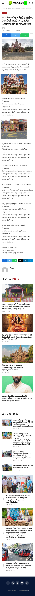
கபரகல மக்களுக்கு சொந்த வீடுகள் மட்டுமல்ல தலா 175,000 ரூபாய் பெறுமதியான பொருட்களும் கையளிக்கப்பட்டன (23, 423)
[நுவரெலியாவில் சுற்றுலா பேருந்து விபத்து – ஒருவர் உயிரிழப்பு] (7, 467)
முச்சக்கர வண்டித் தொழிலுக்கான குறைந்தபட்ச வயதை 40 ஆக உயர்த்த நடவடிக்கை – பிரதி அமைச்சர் (22, 455)
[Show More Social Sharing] (31, 35)
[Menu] (3, 3)
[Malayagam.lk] (17, 3)
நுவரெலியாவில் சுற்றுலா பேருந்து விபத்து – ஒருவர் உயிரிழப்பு (23, 466)
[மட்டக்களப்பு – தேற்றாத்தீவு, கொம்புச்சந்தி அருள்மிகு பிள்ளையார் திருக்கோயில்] (17, 49)
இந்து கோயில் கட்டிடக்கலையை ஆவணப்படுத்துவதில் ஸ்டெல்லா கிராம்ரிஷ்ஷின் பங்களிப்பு (12, 367)
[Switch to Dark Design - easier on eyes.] (29, 3)
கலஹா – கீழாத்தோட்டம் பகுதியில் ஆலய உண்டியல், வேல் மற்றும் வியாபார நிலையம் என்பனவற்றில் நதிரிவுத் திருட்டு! (16, 306)
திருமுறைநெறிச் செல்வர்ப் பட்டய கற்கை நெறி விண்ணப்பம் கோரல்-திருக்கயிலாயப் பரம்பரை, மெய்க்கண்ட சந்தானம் (17, 337)
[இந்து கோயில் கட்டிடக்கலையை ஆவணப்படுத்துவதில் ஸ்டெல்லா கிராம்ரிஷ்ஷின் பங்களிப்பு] (17, 354)
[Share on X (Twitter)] (15, 35)
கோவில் (4, 13)
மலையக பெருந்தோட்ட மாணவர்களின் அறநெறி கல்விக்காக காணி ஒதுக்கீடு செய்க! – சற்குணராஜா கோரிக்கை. (17, 398)
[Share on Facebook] (6, 35)
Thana (9, 28)
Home (3, 8)
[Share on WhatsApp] (24, 35)
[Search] (32, 3)
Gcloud (27, 590)
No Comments (7, 30)
